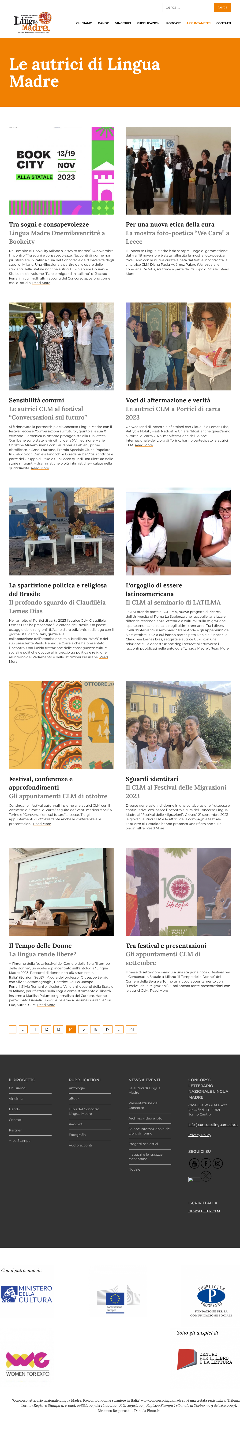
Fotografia (77, 1135)
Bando (103, 23)
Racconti (76, 1124)
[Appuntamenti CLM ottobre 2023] (61, 725)
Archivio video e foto (145, 1118)
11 (34, 1029)
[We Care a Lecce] (178, 170)
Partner (15, 1130)
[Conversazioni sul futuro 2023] (61, 346)
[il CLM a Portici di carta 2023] (178, 346)
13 (58, 1029)
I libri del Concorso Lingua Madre (84, 1111)
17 (107, 1029)
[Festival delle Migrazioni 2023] (178, 725)
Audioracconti (80, 1145)
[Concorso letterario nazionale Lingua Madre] (32, 34)
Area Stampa (19, 1140)
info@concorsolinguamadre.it (213, 1125)
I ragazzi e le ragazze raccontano (146, 1156)
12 (46, 1029)
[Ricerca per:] (188, 7)
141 (131, 1029)
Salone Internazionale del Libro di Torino (150, 1131)
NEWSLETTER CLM (204, 1211)
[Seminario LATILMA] (178, 531)
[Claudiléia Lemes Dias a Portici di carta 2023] (61, 531)
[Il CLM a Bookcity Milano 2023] (61, 170)
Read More (41, 283)
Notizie (134, 1169)
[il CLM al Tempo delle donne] (61, 892)
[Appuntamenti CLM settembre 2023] (178, 892)
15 (83, 1029)
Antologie (77, 1088)
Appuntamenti (199, 23)
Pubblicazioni (149, 23)
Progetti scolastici (143, 1144)
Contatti (223, 23)
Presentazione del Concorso (143, 1105)
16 (95, 1029)
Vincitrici (123, 23)
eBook (74, 1099)
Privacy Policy (199, 1135)
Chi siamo (84, 23)
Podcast (173, 23)
